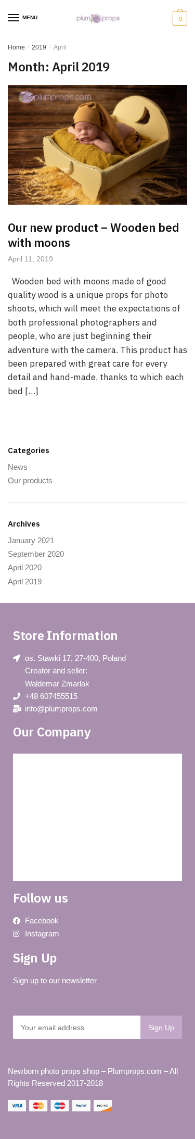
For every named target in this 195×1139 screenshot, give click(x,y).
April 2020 (25, 567)
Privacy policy (44, 787)
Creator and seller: (56, 670)
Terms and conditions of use (66, 834)
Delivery (35, 857)
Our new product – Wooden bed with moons (93, 235)
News (18, 466)
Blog (30, 764)
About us (36, 811)
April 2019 (25, 581)
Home (16, 47)
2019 (39, 47)
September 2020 (36, 553)
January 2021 (31, 540)
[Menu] (14, 18)
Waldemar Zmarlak (57, 683)
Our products (30, 480)
